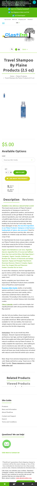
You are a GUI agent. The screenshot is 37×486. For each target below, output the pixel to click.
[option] (23, 109)
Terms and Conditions (9, 422)
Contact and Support (9, 416)
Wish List (14, 19)
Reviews (28, 199)
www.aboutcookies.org (23, 478)
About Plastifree (7, 412)
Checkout (30, 19)
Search (4, 419)
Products (5, 406)
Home (12, 76)
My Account (8, 19)
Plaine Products (21, 76)
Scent (3, 156)
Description (11, 199)
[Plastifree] (18, 42)
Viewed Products (18, 383)
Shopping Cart (22, 19)
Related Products (18, 378)
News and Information (9, 409)
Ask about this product (19, 178)
